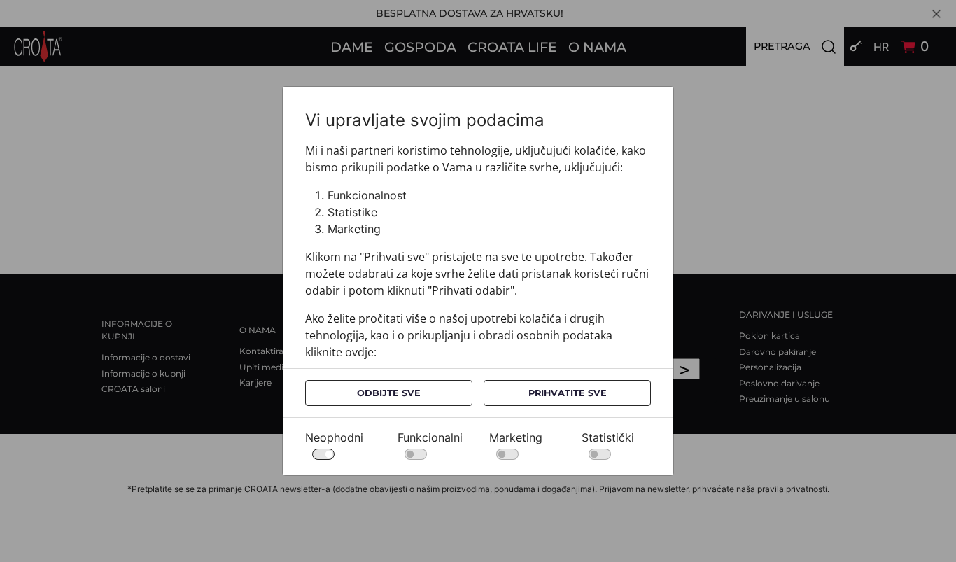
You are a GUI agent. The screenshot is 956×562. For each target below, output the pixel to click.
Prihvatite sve (567, 393)
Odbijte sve (389, 393)
